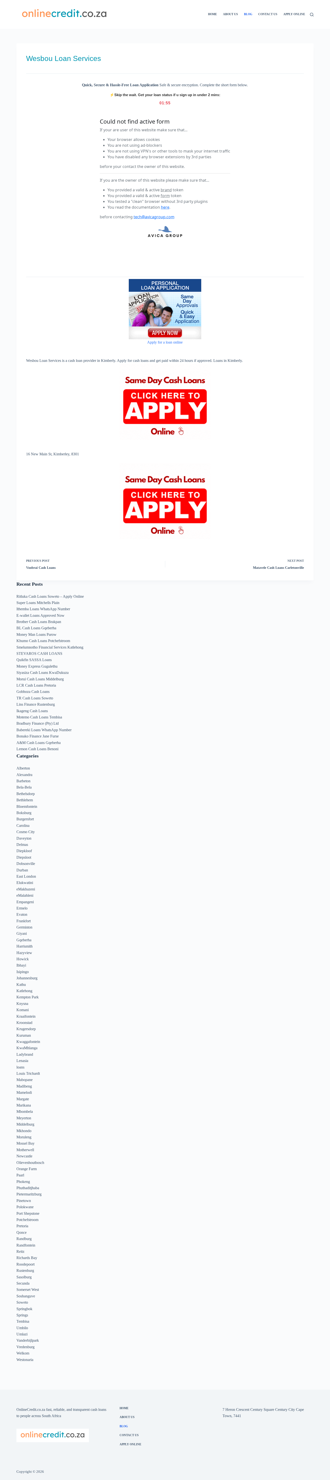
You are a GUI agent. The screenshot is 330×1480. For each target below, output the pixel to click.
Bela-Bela (24, 787)
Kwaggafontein (28, 1042)
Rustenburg (25, 1270)
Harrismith (24, 946)
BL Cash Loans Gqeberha (36, 628)
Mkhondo (23, 1131)
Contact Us (267, 14)
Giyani (21, 933)
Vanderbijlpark (27, 1340)
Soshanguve (25, 1296)
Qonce (21, 1232)
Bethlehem (24, 800)
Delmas (22, 845)
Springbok (24, 1309)
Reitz (20, 1251)
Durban (22, 870)
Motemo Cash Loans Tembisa (39, 717)
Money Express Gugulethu (36, 666)
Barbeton (23, 781)
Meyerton (23, 1118)
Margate (22, 1099)
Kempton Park (27, 997)
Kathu (21, 984)
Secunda (22, 1283)
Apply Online (294, 14)
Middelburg (25, 1124)
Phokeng (23, 1182)
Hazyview (24, 953)
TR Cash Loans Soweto (34, 698)
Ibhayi (21, 965)
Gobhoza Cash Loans (33, 692)
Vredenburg (25, 1347)
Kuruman (23, 1035)
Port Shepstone (27, 1213)
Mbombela (24, 1111)
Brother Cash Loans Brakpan (38, 622)
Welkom (22, 1353)
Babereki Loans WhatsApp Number (44, 730)
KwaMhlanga (26, 1048)
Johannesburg (26, 978)
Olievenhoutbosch (30, 1163)
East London (26, 876)
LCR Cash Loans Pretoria (36, 685)
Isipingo (22, 972)
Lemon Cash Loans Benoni (37, 749)
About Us (230, 14)
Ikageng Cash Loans (32, 711)
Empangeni (25, 902)
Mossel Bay (25, 1143)
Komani (22, 1010)
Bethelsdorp (25, 794)
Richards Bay (26, 1258)
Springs (22, 1315)
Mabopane (24, 1080)
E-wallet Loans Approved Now (40, 615)
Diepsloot (23, 857)
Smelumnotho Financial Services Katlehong (49, 647)
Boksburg (23, 813)
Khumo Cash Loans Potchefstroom (43, 641)
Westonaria (24, 1360)
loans (20, 1067)
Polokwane (25, 1207)
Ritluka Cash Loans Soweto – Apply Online (50, 596)
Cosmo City (25, 832)
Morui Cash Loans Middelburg (40, 679)
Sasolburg (24, 1277)
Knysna (22, 1004)
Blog (248, 14)
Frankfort (23, 921)
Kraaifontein (26, 1016)
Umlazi (22, 1334)
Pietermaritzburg (29, 1194)
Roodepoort (25, 1264)
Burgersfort (25, 819)
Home (212, 14)
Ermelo (22, 908)
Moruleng (23, 1137)
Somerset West (27, 1290)
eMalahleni (24, 895)
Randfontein (25, 1245)
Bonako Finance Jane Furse (37, 736)
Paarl (20, 1175)
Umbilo (22, 1328)
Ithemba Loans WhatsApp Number (43, 609)
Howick (22, 959)
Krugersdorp (26, 1029)
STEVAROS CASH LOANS (39, 653)
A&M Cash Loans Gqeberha (38, 743)
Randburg (24, 1239)
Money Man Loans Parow (36, 634)
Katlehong (24, 991)
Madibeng (24, 1086)
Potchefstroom (27, 1220)
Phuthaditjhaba (27, 1188)
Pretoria (22, 1226)
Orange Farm (26, 1169)
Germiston (24, 927)
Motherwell (25, 1150)
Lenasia (22, 1061)
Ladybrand (24, 1054)
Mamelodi (24, 1092)
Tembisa (22, 1321)
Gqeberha (23, 940)
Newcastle (24, 1156)
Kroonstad (24, 1023)
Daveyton (23, 838)
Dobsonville (25, 864)
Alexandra (24, 775)
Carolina (22, 825)
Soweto (22, 1302)
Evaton (21, 914)
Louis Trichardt (28, 1073)
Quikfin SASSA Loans (34, 660)
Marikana (23, 1105)
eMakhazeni (25, 889)
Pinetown (23, 1201)
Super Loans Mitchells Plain (37, 603)
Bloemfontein (26, 806)
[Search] (312, 14)
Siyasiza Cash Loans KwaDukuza (42, 672)
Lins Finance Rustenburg (35, 704)
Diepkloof (24, 851)
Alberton (23, 768)
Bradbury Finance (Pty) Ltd (37, 723)
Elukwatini (24, 883)
